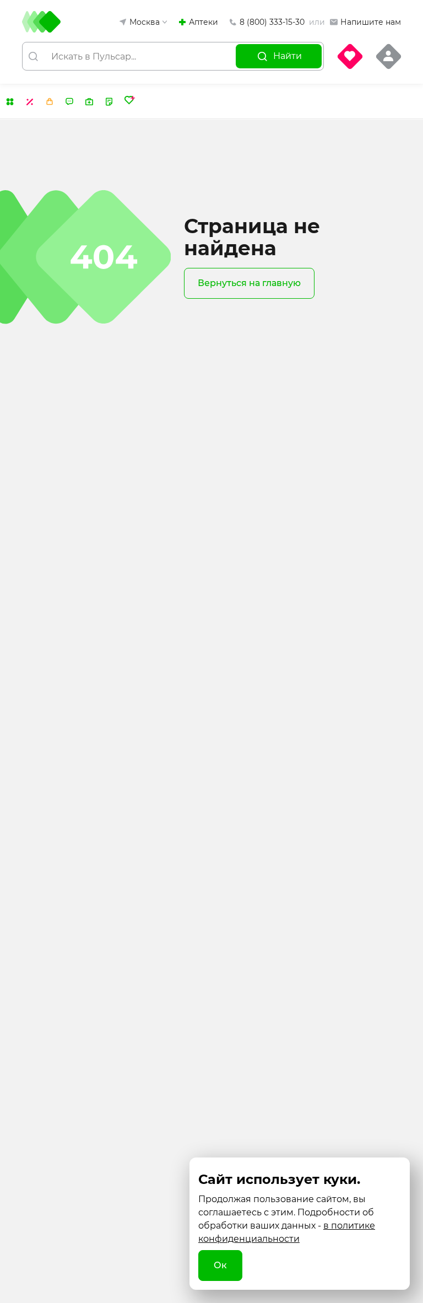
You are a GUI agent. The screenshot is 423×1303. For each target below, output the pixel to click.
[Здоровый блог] (69, 101)
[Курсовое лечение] (109, 101)
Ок (220, 1265)
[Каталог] (10, 101)
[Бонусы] (49, 101)
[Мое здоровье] (130, 101)
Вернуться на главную (249, 283)
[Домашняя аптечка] (89, 101)
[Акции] (30, 101)
